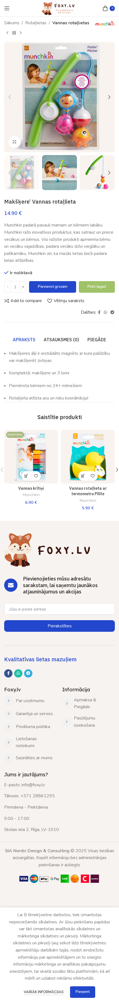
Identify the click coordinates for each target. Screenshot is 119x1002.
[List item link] (29, 701)
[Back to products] (14, 33)
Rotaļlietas (35, 23)
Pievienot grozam (52, 286)
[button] (9, 97)
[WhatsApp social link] (105, 312)
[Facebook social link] (99, 312)
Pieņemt (83, 991)
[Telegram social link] (112, 312)
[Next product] (20, 33)
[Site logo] (59, 8)
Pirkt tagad (96, 286)
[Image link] (59, 878)
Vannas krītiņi (31, 488)
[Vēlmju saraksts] (36, 476)
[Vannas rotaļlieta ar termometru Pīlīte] (88, 457)
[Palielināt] (14, 142)
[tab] (24, 340)
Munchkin (31, 494)
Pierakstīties (60, 626)
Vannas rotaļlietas (70, 23)
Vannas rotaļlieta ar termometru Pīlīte (88, 491)
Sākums (11, 23)
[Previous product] (7, 33)
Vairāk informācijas (44, 992)
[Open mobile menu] (6, 8)
